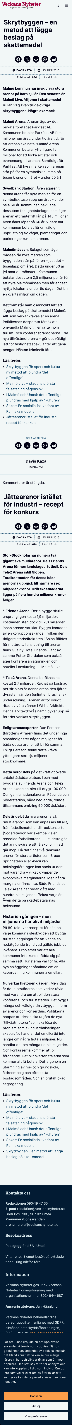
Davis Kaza (36, 461)
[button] (57, 5)
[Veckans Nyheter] (21, 5)
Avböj (36, 1406)
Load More (36, 1176)
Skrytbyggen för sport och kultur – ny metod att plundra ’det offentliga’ (34, 372)
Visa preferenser (36, 1416)
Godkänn (36, 1396)
